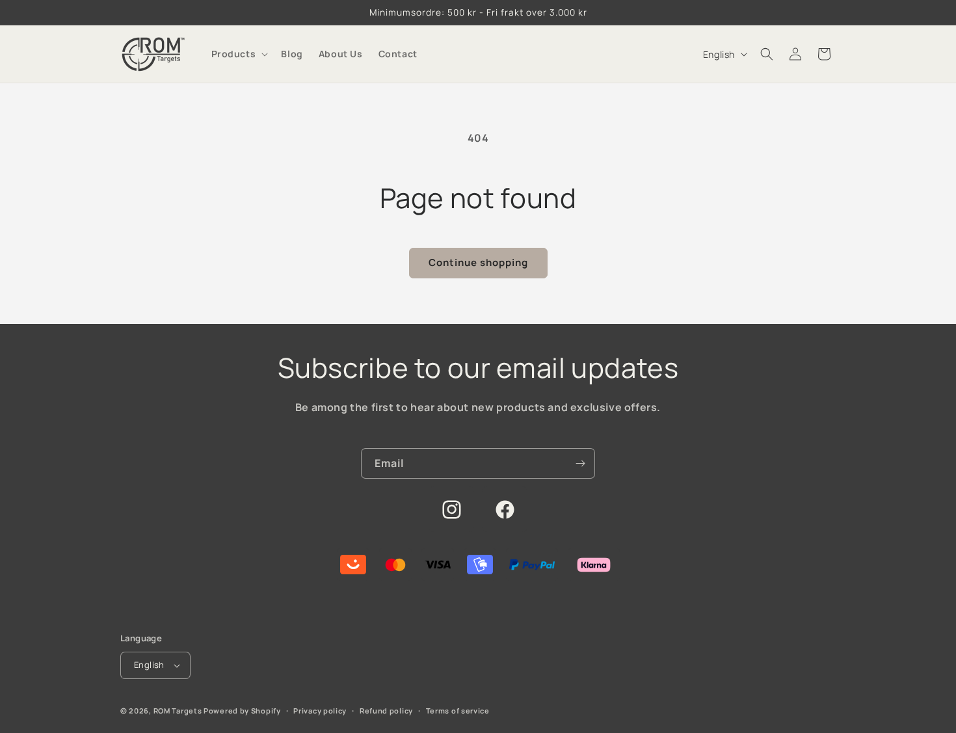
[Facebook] (504, 509)
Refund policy (386, 710)
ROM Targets (177, 710)
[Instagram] (451, 509)
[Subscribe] (580, 463)
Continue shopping (478, 262)
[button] (239, 54)
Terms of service (458, 710)
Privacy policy (320, 710)
